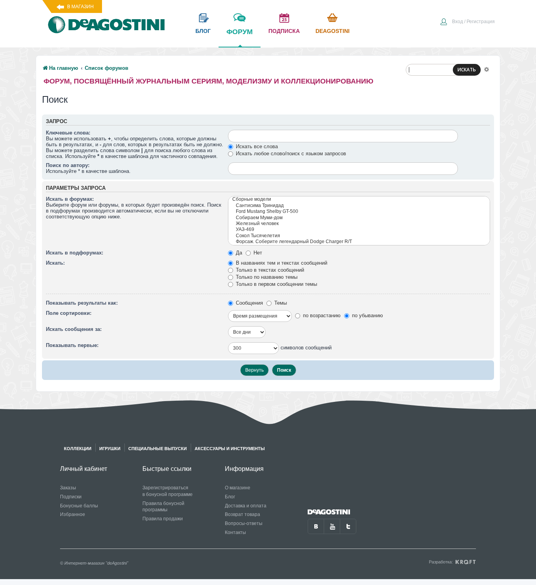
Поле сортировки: (68, 313)
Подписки (71, 497)
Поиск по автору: (67, 165)
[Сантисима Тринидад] (359, 206)
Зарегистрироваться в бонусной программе (167, 491)
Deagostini (332, 31)
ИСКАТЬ (467, 69)
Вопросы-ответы (244, 523)
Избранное (72, 514)
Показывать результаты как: (82, 303)
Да (238, 253)
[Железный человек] (359, 224)
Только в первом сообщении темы (275, 284)
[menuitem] (467, 22)
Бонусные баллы (79, 506)
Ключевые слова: (68, 133)
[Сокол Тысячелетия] (359, 236)
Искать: (55, 263)
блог (203, 31)
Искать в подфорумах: (74, 253)
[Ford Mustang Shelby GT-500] (359, 211)
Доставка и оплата (245, 506)
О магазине (237, 488)
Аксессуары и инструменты (230, 448)
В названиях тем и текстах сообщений (280, 263)
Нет (257, 253)
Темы (280, 303)
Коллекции (77, 448)
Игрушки (109, 448)
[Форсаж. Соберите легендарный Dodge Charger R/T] (359, 242)
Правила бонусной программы (163, 507)
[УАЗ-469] (359, 230)
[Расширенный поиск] (486, 69)
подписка (284, 31)
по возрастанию (321, 315)
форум (239, 32)
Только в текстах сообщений (269, 270)
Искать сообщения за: (74, 329)
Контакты (235, 532)
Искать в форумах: (70, 199)
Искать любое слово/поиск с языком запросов (290, 153)
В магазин (80, 6)
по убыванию (366, 315)
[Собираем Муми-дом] (359, 218)
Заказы (68, 488)
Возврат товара (242, 514)
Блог (230, 497)
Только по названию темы (265, 277)
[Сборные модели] (359, 199)
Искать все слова (256, 146)
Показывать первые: (72, 345)
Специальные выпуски (157, 448)
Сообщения (248, 303)
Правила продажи (162, 518)
